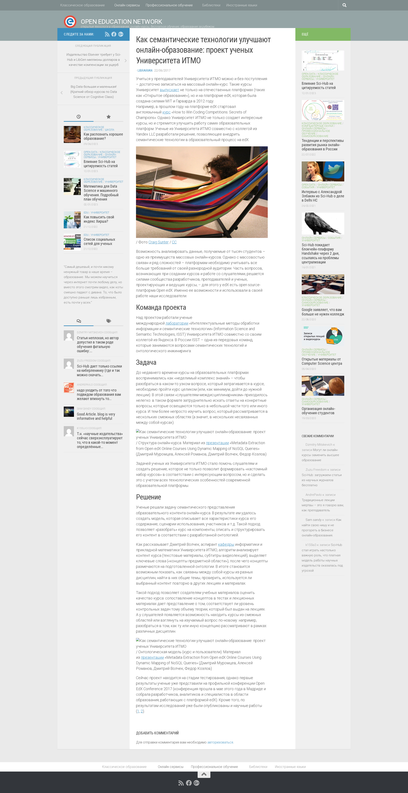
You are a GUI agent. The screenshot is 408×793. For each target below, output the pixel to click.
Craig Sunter (159, 242)
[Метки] (108, 321)
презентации (217, 443)
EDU (86, 212)
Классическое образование (82, 5)
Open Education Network (121, 21)
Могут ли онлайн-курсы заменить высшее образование (320, 455)
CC (174, 242)
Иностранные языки (241, 5)
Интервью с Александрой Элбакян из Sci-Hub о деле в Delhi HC (323, 196)
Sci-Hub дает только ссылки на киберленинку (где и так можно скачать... (99, 370)
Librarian (145, 70)
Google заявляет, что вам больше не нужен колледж (323, 311)
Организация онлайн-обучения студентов (318, 410)
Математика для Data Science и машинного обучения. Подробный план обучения (101, 192)
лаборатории (177, 323)
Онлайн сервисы (127, 5)
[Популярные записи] (108, 117)
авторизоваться (220, 742)
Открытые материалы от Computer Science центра (322, 361)
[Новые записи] (79, 117)
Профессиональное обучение (169, 5)
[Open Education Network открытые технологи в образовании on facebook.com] (113, 34)
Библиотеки (211, 5)
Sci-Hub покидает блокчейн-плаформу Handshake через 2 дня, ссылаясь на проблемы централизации (320, 253)
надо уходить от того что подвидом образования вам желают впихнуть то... (99, 394)
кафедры (226, 544)
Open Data (91, 152)
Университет (107, 157)
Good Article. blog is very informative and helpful (96, 416)
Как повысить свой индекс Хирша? (99, 219)
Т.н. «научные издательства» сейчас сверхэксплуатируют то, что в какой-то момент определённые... (100, 440)
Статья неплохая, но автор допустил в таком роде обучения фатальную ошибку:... (98, 344)
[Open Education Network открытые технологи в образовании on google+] (120, 34)
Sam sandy (314, 520)
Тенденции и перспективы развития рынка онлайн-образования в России (323, 144)
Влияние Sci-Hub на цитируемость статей (101, 163)
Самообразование (315, 136)
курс (166, 112)
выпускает (169, 90)
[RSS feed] (107, 34)
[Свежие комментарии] (79, 321)
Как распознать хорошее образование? (103, 136)
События (308, 187)
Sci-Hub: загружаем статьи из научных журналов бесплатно (322, 480)
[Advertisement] (93, 559)
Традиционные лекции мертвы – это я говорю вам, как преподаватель (323, 505)
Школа (109, 129)
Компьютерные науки (317, 125)
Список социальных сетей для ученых (99, 241)
